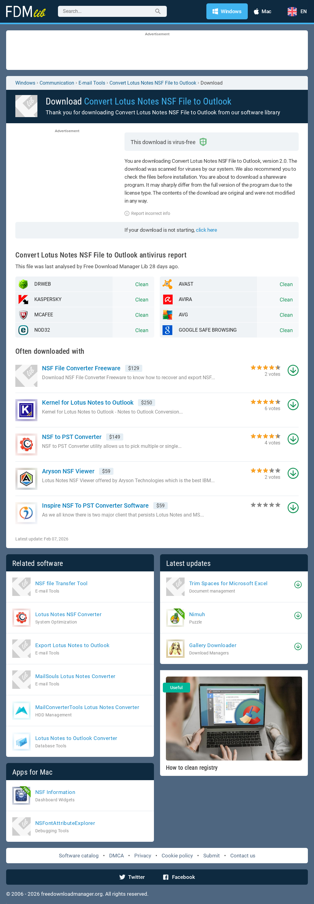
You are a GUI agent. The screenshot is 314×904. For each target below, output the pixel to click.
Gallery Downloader (212, 645)
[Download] (298, 584)
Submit (211, 856)
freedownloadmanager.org (72, 894)
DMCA (116, 856)
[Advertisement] (157, 50)
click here (206, 230)
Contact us (242, 856)
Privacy (142, 856)
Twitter (136, 877)
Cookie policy (177, 856)
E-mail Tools (91, 83)
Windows (25, 83)
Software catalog (79, 856)
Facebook (183, 877)
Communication (57, 83)
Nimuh (197, 614)
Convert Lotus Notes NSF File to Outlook (152, 83)
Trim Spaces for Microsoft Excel (228, 583)
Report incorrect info (150, 213)
